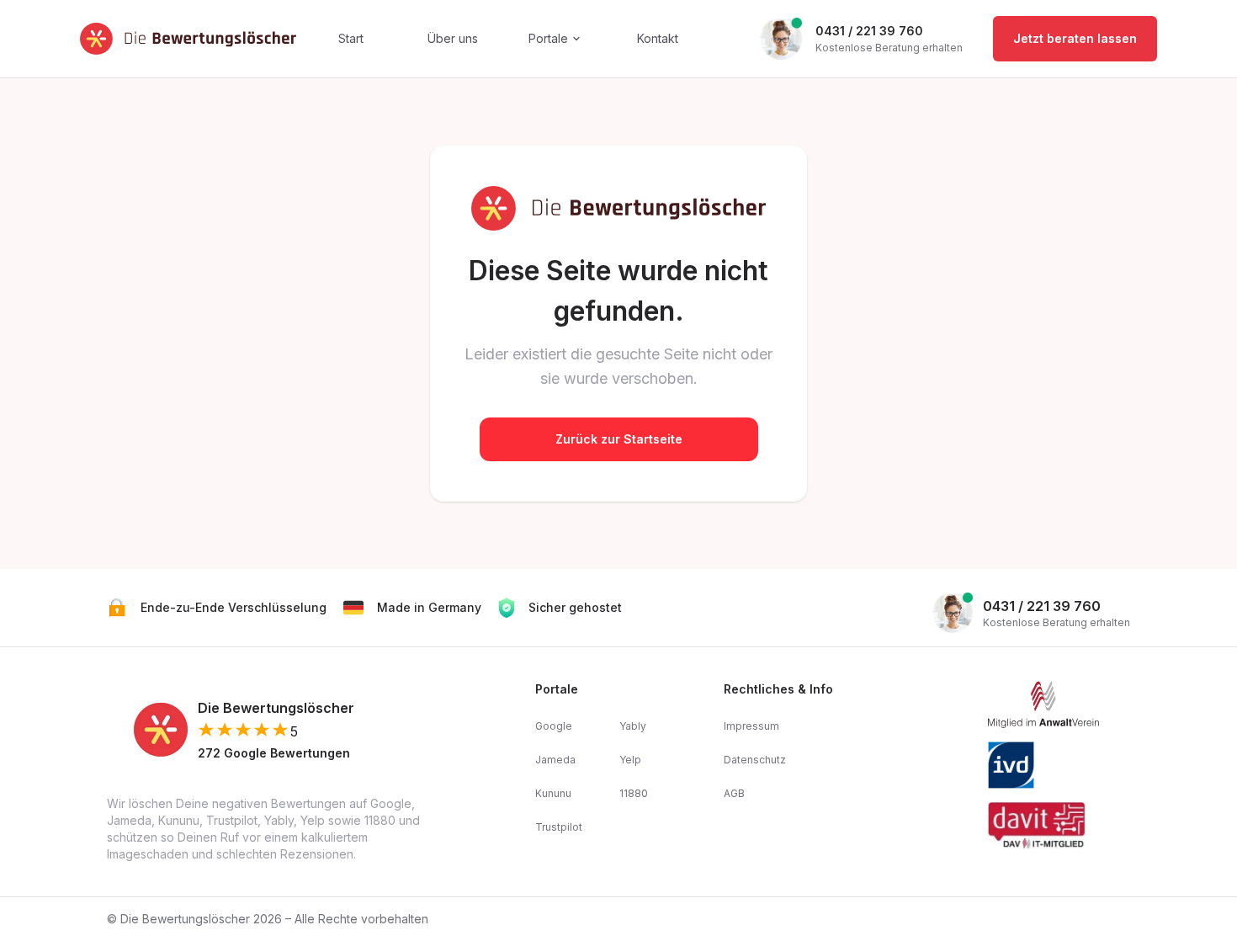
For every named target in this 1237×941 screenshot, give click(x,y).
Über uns (452, 38)
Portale (548, 38)
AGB (734, 793)
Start (351, 38)
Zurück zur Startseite (618, 439)
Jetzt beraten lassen (1075, 38)
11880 (633, 793)
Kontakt (657, 38)
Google (553, 726)
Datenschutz (755, 759)
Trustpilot (558, 827)
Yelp (630, 759)
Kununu (553, 793)
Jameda (555, 759)
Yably (632, 726)
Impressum (751, 726)
